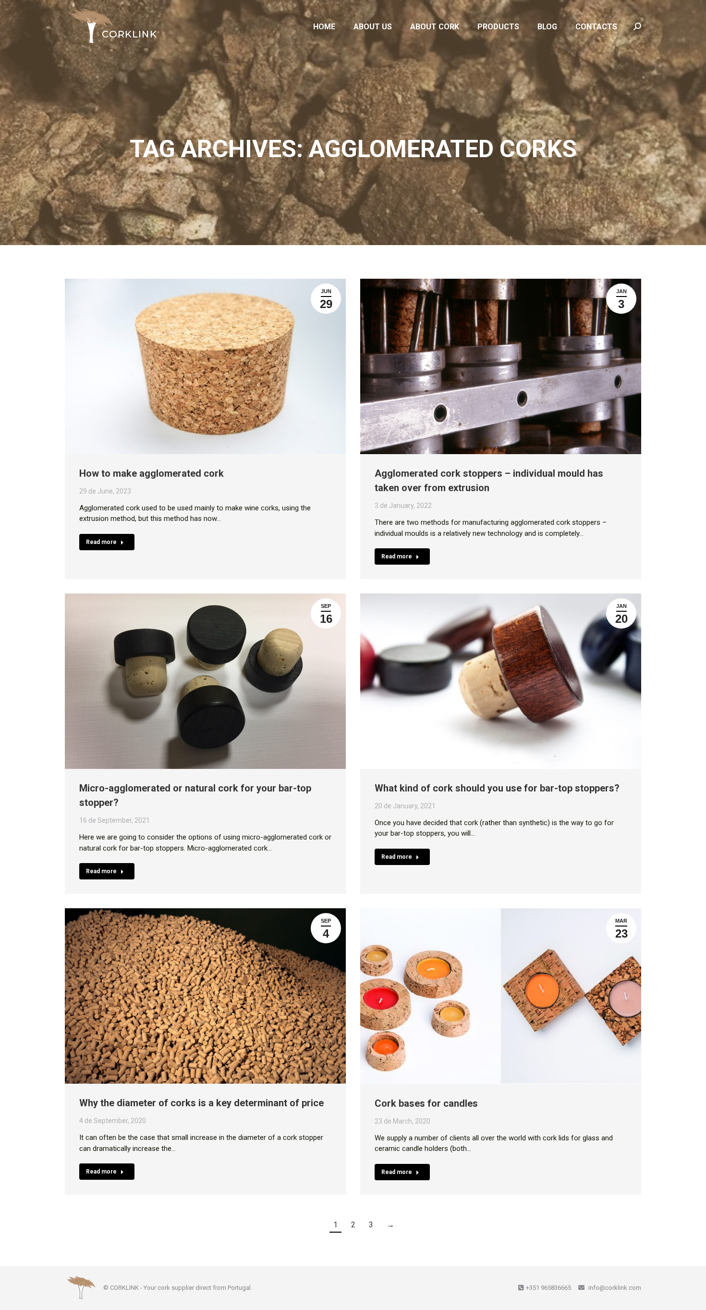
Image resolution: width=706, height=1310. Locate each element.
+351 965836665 (548, 1287)
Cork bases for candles (426, 1103)
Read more (101, 542)
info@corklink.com (614, 1287)
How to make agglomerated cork (151, 473)
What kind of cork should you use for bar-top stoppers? (497, 788)
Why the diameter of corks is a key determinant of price (201, 1103)
